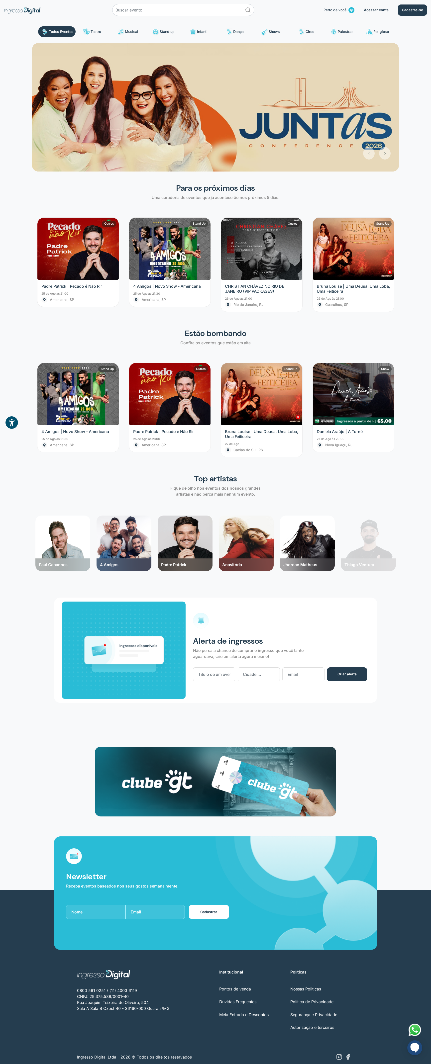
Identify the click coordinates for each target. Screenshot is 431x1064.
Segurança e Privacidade (313, 886)
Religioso (381, 31)
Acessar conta (376, 10)
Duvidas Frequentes (237, 873)
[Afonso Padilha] (368, 388)
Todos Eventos (61, 31)
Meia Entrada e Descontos (244, 886)
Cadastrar (208, 783)
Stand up (167, 31)
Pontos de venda (235, 860)
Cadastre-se (412, 10)
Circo (310, 31)
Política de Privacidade (311, 873)
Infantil (203, 31)
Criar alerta (347, 546)
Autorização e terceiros (312, 898)
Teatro (96, 31)
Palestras (345, 31)
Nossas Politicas (305, 860)
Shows (274, 31)
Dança (238, 31)
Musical (131, 31)
